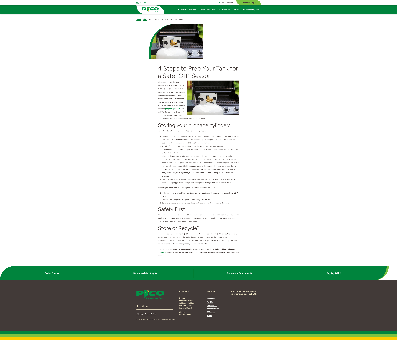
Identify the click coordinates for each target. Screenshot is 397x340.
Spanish (143, 3)
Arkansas (211, 299)
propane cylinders (172, 109)
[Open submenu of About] (240, 9)
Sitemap (139, 314)
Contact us (162, 252)
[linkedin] (147, 306)
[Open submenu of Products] (231, 9)
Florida (210, 302)
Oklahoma (211, 312)
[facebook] (137, 306)
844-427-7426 (185, 315)
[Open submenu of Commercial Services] (219, 9)
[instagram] (142, 306)
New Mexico (212, 305)
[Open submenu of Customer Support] (260, 9)
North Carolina (213, 309)
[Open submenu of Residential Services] (197, 9)
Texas (209, 315)
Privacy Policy (150, 314)
